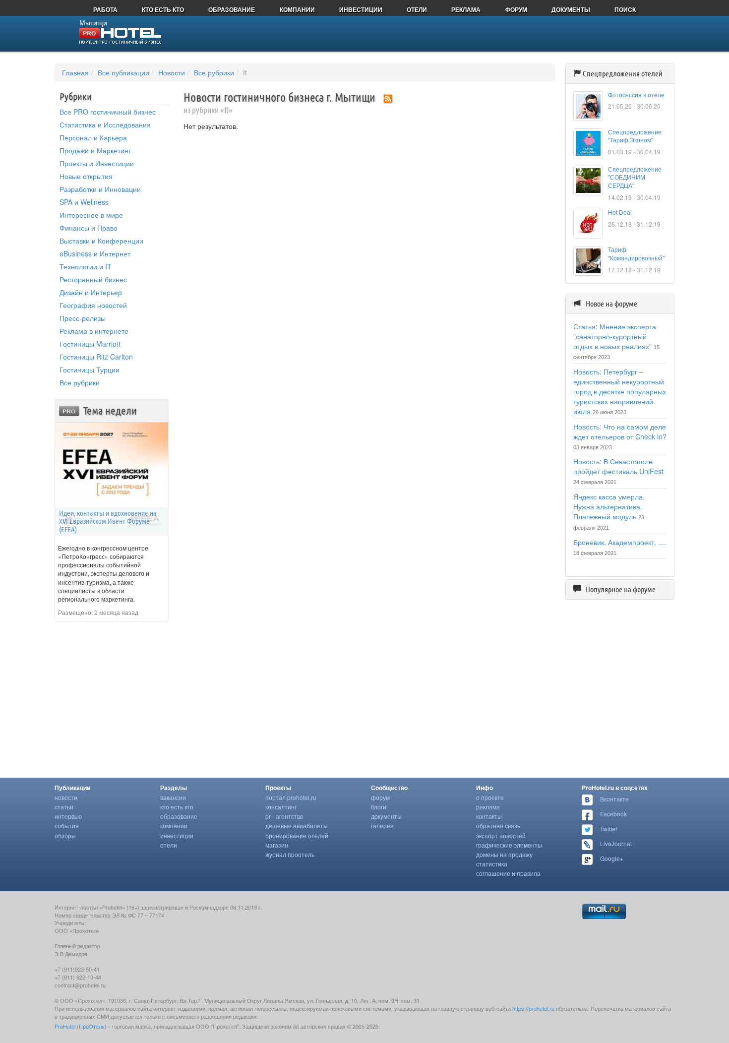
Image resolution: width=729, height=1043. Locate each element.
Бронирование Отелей (296, 835)
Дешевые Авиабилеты (296, 825)
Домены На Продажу (504, 854)
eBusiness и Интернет (95, 253)
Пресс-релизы (83, 318)
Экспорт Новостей (501, 835)
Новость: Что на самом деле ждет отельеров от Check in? (620, 431)
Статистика (491, 863)
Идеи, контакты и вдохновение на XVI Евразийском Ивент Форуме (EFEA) (108, 521)
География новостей (93, 305)
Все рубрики (214, 72)
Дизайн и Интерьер (91, 292)
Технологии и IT (86, 266)
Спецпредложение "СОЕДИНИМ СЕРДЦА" (635, 178)
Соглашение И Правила (508, 873)
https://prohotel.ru (533, 1008)
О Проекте (490, 797)
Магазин (276, 845)
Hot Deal (620, 212)
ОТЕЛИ (417, 9)
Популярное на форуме (621, 589)
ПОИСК (625, 9)
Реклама (488, 806)
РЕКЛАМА (466, 9)
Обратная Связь (498, 825)
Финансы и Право (89, 228)
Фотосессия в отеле (636, 95)
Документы (386, 816)
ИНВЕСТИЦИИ (360, 9)
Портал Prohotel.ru (290, 797)
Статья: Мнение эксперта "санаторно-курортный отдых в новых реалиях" (614, 336)
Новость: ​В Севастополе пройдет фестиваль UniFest (618, 466)
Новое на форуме (611, 303)
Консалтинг (281, 806)
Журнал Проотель (289, 854)
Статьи (64, 806)
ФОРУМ (516, 9)
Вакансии (173, 797)
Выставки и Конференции (101, 240)
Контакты (489, 816)
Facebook (613, 813)
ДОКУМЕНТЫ (570, 9)
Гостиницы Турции (90, 369)
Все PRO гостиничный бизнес (108, 112)
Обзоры (65, 835)
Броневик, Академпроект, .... (619, 542)
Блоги (378, 806)
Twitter (608, 828)
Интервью (68, 816)
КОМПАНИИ (297, 9)
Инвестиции (176, 835)
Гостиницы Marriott (90, 344)
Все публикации (123, 72)
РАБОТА (105, 9)
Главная (75, 72)
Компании (173, 825)
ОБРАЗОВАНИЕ (231, 9)
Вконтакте (614, 799)
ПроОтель (92, 1026)
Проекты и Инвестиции (97, 163)
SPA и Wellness (84, 202)
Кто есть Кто (176, 806)
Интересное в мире (91, 215)
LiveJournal (616, 843)
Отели (168, 845)
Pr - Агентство (284, 816)
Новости (171, 72)
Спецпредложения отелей (623, 73)
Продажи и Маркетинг (95, 150)
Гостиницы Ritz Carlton (96, 357)
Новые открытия (86, 176)
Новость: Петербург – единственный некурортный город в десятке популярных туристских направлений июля (619, 391)
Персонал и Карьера (93, 137)
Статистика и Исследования (105, 124)
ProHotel (65, 1026)
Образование (178, 816)
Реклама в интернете (94, 331)
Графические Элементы (509, 845)
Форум (380, 797)
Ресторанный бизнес (93, 279)
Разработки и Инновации (100, 189)
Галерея (382, 825)
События (67, 825)
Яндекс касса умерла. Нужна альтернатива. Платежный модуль (609, 506)
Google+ (611, 858)
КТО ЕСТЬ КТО (163, 9)
